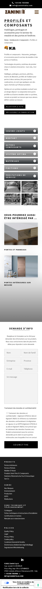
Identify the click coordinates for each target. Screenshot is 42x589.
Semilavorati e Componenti (19, 40)
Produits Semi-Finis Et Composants (16, 473)
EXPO (6, 496)
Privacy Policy (9, 537)
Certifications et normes (12, 516)
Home (6, 40)
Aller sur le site (15, 107)
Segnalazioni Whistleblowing (14, 547)
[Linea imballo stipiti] (12, 199)
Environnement (9, 491)
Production (8, 494)
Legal (6, 534)
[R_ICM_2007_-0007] (12, 187)
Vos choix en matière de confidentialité (23, 583)
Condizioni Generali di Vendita (14, 542)
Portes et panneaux (15, 250)
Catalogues (8, 510)
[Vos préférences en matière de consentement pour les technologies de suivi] (38, 585)
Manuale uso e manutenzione (14, 518)
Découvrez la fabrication (20, 112)
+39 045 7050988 (12, 574)
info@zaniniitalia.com (13, 576)
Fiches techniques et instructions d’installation (20, 513)
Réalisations (8, 499)
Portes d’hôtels (9, 468)
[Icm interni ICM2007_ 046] (30, 199)
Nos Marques (8, 488)
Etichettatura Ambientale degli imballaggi (18, 545)
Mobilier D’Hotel (10, 471)
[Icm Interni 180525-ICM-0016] (30, 187)
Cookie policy (8, 539)
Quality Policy (9, 531)
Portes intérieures (10, 465)
